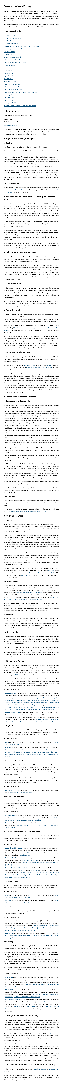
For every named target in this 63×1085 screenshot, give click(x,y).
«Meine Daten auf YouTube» (32, 903)
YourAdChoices (51, 573)
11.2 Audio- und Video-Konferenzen (15, 87)
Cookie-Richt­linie (32, 930)
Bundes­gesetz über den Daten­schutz (17, 190)
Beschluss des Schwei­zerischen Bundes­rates (39, 367)
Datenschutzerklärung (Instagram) (33, 862)
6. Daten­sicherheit (9, 54)
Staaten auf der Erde (29, 365)
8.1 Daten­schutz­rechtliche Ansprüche (16, 62)
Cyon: (7, 742)
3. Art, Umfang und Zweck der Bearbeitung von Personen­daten (22, 46)
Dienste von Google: (11, 693)
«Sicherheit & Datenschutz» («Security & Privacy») (44, 825)
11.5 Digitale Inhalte (11, 95)
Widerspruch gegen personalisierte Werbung (27, 996)
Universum (49, 365)
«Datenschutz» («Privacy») (26, 872)
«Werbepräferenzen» (26, 1009)
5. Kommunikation (9, 51)
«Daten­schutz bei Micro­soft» (45, 719)
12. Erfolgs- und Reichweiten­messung (14, 103)
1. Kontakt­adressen (9, 35)
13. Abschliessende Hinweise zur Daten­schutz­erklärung (20, 105)
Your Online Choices (27, 575)
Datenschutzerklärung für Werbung (36, 984)
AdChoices (51, 570)
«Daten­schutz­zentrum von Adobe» (44, 925)
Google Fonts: (9, 933)
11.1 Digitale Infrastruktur (12, 84)
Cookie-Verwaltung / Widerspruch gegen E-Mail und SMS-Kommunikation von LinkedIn (30, 875)
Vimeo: (7, 895)
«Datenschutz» (14, 792)
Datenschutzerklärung (16, 744)
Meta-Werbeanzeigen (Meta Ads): (15, 999)
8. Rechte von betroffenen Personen (14, 60)
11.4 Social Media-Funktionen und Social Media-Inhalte (21, 92)
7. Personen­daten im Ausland (12, 57)
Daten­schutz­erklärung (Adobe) (33, 928)
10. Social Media (8, 78)
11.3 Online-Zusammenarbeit (13, 89)
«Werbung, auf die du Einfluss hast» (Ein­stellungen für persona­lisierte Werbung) (31, 709)
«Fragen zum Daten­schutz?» (51, 928)
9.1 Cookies (8, 70)
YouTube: (8, 900)
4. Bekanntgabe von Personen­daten (14, 49)
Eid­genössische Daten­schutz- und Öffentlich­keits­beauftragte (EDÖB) (26, 511)
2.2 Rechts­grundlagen (11, 43)
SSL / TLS (16, 328)
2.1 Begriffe (8, 41)
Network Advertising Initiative (33, 573)
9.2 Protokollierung (11, 73)
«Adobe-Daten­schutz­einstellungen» (15, 930)
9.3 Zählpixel (9, 76)
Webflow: (8, 747)
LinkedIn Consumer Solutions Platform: (17, 868)
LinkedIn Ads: (9, 990)
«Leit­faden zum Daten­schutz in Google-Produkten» (28, 705)
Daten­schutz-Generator (39, 1069)
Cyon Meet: (8, 790)
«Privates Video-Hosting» (22, 897)
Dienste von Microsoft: (12, 712)
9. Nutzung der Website (10, 68)
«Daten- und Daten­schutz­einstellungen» (45, 722)
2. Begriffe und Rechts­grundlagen (13, 38)
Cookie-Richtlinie (10, 827)
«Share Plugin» (35, 870)
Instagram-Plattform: (12, 858)
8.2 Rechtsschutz (10, 65)
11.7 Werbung (9, 100)
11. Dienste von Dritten (10, 81)
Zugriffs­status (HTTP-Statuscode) (33, 592)
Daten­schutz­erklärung (21, 700)
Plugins (22, 870)
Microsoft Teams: (10, 815)
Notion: (7, 823)
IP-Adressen (17, 675)
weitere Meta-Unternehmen (30, 853)
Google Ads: (9, 977)
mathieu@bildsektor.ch (10, 125)
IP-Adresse (19, 592)
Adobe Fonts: (9, 921)
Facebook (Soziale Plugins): (14, 848)
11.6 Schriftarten (10, 97)
